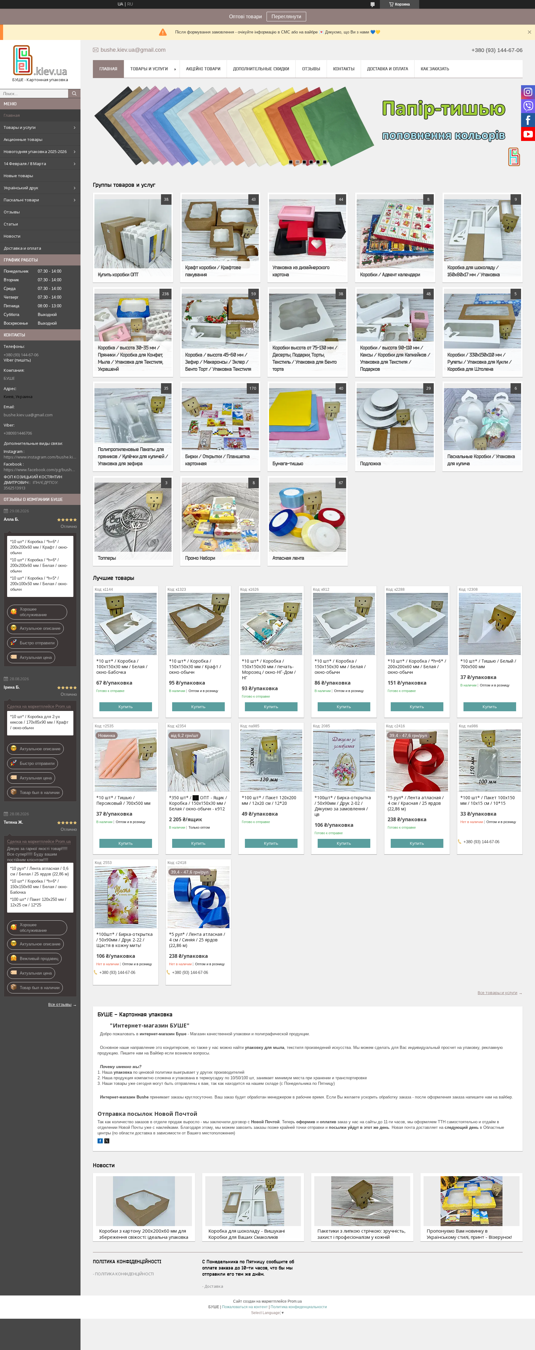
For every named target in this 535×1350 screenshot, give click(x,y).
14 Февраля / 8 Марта (25, 163)
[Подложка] (395, 426)
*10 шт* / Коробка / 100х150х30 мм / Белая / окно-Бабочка (121, 666)
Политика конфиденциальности (299, 1307)
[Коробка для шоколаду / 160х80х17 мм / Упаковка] (482, 237)
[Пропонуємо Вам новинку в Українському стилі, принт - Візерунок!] (472, 1207)
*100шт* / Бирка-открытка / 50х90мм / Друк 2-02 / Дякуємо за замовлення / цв (343, 806)
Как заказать (435, 68)
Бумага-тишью (287, 463)
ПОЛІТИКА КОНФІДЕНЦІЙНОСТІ (124, 1274)
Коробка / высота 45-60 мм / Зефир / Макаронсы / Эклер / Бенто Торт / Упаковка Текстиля (218, 362)
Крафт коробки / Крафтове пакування (213, 271)
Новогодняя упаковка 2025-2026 (35, 151)
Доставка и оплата (22, 248)
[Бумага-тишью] (307, 426)
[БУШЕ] (40, 60)
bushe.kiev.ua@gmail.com (28, 415)
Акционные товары (23, 139)
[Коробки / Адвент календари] (395, 237)
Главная (12, 115)
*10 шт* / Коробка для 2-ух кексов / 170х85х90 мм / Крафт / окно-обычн (39, 722)
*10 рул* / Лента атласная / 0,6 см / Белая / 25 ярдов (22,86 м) (39, 871)
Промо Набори (200, 558)
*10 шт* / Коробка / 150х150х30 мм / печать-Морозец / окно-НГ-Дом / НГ (269, 669)
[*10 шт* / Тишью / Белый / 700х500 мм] (489, 624)
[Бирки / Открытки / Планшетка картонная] (220, 426)
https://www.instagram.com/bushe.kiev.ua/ (40, 457)
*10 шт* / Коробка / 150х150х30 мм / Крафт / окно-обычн (195, 666)
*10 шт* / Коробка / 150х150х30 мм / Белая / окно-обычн (340, 666)
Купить (126, 706)
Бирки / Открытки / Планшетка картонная (217, 460)
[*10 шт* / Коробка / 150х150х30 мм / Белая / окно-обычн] (343, 624)
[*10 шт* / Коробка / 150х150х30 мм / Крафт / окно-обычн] (198, 624)
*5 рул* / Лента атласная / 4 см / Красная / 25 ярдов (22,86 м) (416, 803)
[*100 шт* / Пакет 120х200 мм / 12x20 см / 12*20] (271, 760)
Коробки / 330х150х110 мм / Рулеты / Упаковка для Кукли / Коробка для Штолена (479, 362)
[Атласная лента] (307, 521)
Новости (12, 236)
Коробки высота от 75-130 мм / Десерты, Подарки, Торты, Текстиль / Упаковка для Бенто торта (304, 358)
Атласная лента (288, 558)
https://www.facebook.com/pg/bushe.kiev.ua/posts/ (40, 469)
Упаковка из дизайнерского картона (300, 271)
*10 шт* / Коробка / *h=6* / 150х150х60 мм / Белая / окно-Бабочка (38, 887)
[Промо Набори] (220, 521)
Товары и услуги (20, 127)
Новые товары (18, 175)
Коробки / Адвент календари (390, 274)
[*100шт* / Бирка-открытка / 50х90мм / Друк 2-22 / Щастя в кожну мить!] (125, 897)
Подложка (370, 463)
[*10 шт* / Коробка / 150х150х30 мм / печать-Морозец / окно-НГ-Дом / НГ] (271, 624)
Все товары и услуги (497, 992)
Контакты (343, 68)
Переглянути (286, 16)
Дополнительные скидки (261, 68)
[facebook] (100, 1142)
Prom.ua (295, 1301)
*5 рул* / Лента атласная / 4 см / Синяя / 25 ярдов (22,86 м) (197, 939)
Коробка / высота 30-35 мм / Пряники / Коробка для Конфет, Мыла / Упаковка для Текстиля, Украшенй (130, 358)
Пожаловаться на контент (245, 1307)
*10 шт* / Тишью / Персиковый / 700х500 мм (123, 800)
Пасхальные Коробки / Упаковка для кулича (481, 460)
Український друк (21, 188)
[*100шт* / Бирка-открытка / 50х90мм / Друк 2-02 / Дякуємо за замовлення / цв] (343, 760)
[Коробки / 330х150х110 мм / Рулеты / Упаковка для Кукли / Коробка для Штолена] (482, 332)
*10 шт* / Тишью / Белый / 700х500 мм (488, 663)
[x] (106, 1142)
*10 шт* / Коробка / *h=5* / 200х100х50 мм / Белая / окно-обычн (38, 584)
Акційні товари (203, 68)
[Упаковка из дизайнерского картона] (307, 237)
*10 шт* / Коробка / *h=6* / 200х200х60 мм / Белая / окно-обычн (38, 565)
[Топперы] (133, 521)
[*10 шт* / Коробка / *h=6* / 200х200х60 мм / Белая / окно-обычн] (417, 624)
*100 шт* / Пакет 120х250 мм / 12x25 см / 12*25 (38, 902)
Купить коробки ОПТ (118, 274)
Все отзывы (60, 1004)
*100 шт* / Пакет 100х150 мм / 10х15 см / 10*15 (487, 800)
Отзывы (12, 212)
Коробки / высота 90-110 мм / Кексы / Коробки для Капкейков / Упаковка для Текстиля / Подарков (395, 358)
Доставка (213, 1286)
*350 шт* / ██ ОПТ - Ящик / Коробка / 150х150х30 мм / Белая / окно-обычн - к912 (198, 803)
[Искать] (74, 93)
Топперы (107, 558)
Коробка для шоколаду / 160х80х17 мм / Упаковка (473, 271)
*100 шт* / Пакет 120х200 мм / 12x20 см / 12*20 (269, 800)
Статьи (11, 224)
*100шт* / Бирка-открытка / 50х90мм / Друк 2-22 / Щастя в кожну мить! (124, 939)
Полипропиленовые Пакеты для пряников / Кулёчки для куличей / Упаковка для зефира (133, 456)
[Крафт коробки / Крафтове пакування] (220, 237)
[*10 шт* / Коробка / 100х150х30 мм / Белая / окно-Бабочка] (125, 624)
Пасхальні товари (21, 200)
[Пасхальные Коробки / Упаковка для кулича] (482, 426)
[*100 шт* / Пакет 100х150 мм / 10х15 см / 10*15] (489, 760)
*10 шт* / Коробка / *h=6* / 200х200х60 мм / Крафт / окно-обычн (39, 547)
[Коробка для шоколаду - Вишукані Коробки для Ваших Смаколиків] (253, 1207)
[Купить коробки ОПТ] (133, 237)
